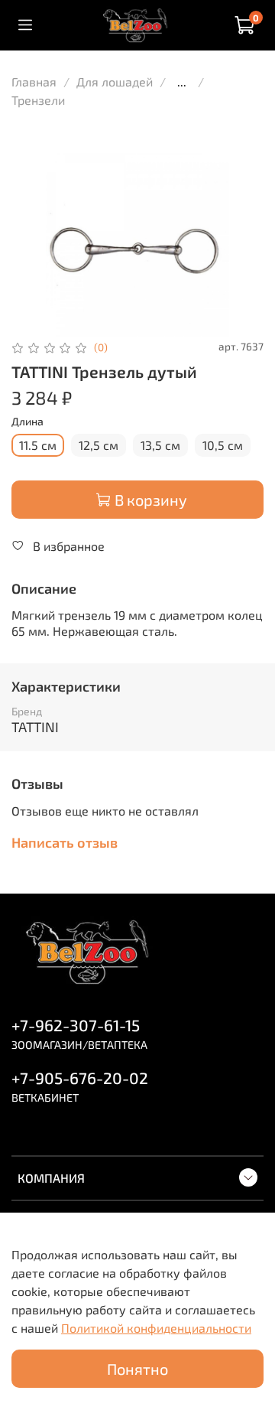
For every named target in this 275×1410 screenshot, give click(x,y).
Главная (34, 81)
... (181, 82)
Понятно (137, 1369)
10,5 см (222, 445)
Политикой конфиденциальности (156, 1327)
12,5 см (98, 445)
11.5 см (38, 445)
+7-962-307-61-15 (75, 1024)
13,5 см (160, 445)
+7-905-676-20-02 (79, 1077)
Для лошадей (114, 81)
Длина (27, 421)
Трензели (38, 100)
